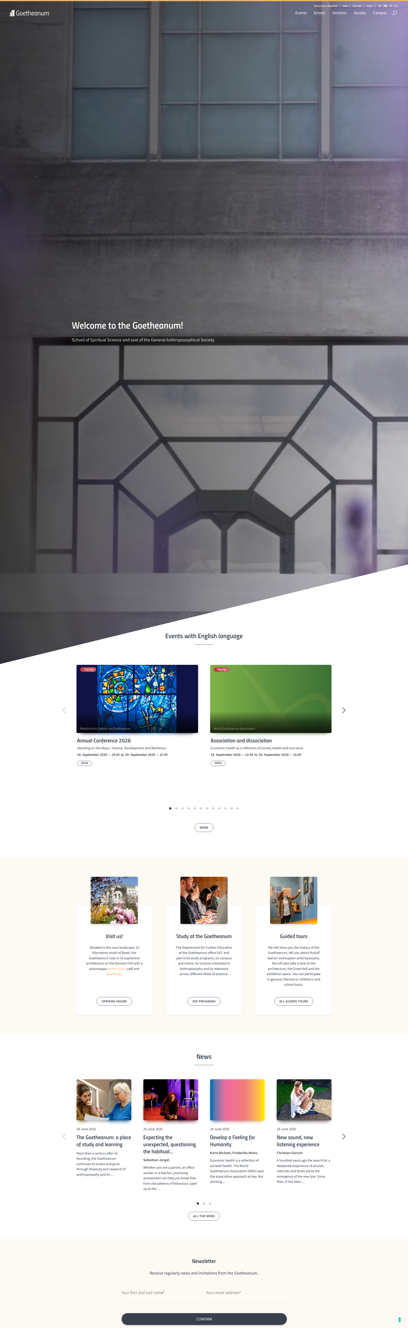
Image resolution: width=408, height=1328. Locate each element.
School (319, 12)
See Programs (204, 1001)
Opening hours (114, 1001)
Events (300, 12)
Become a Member (326, 6)
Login (369, 6)
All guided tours (293, 1001)
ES (396, 6)
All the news (204, 1216)
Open (84, 763)
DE (380, 6)
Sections (339, 12)
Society (360, 12)
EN (385, 6)
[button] (170, 808)
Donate (357, 6)
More (204, 827)
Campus (380, 12)
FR (390, 6)
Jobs (345, 6)
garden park (116, 969)
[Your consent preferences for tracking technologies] (399, 1319)
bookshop (113, 974)
